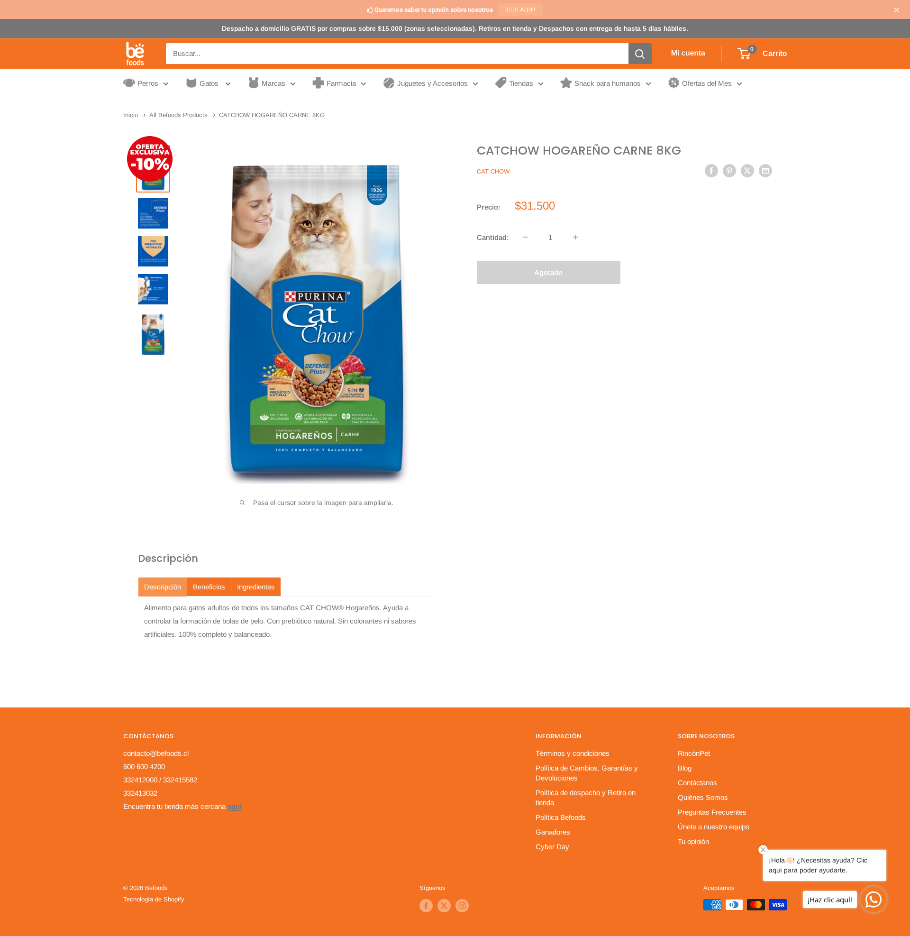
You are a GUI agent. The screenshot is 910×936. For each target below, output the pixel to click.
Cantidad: (493, 237)
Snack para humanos (607, 83)
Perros (147, 83)
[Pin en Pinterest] (729, 170)
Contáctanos (697, 783)
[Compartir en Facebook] (711, 170)
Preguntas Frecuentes (712, 812)
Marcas (273, 83)
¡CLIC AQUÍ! (520, 9)
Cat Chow (493, 171)
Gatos (210, 83)
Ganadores (553, 832)
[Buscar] (640, 53)
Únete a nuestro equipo (713, 827)
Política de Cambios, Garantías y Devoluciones (587, 773)
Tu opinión (693, 841)
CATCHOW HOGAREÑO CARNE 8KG (579, 150)
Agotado (548, 272)
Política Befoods (561, 817)
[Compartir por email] (765, 170)
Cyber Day (552, 847)
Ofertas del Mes (707, 83)
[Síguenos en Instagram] (462, 905)
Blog (685, 768)
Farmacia (341, 83)
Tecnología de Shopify (153, 899)
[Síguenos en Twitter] (444, 905)
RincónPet (694, 753)
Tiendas (521, 83)
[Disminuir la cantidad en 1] (525, 237)
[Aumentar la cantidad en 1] (575, 237)
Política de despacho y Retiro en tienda (586, 798)
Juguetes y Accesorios (432, 83)
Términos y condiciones (573, 753)
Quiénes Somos (703, 797)
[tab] (162, 586)
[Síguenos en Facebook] (426, 905)
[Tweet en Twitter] (747, 170)
